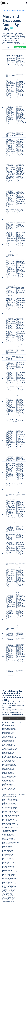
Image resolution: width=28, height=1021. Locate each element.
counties (4, 703)
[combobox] (14, 718)
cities (19, 702)
